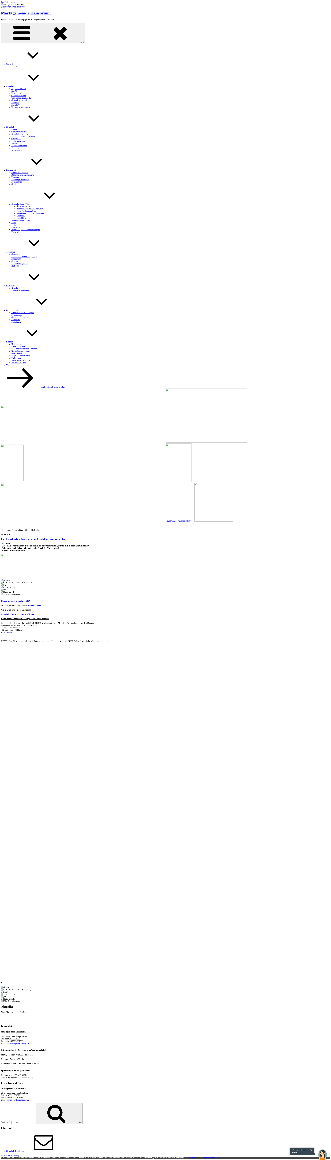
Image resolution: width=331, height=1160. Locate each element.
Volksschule (16, 358)
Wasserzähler (16, 232)
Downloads (16, 93)
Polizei (14, 225)
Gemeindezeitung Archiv (21, 98)
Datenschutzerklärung (10, 1155)
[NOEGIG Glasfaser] (19, 520)
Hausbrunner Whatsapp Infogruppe (180, 521)
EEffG (14, 91)
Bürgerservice (12, 170)
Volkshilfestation (23, 218)
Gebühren (15, 184)
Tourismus (10, 252)
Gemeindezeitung (18, 95)
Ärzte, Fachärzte (23, 206)
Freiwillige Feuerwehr (20, 179)
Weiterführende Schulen (21, 360)
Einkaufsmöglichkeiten (20, 290)
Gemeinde (10, 127)
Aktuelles (10, 86)
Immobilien (16, 322)
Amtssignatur (16, 150)
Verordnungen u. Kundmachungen (25, 230)
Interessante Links (18, 363)
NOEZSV (15, 105)
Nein (217, 1158)
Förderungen (16, 182)
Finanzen (15, 148)
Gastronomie (16, 254)
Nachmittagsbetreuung (20, 351)
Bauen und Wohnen (14, 310)
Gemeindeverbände (19, 132)
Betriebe (14, 288)
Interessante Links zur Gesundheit (30, 213)
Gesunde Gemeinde (19, 100)
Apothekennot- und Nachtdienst (30, 209)
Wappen (14, 143)
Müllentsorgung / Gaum (21, 220)
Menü (82, 42)
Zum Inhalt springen (9, 2)
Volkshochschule (18, 346)
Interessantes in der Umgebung (24, 256)
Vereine (9, 365)
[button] (322, 1152)
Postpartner (16, 227)
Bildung (9, 342)
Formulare (15, 177)
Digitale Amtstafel (18, 88)
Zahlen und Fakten (19, 146)
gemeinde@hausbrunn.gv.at (17, 1043)
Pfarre (13, 223)
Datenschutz (16, 129)
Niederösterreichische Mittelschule (25, 349)
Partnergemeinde (18, 141)
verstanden (210, 1158)
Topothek (15, 102)
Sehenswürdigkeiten (19, 263)
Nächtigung (16, 259)
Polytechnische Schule (20, 356)
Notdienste (21, 216)
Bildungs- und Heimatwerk (22, 175)
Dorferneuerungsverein (20, 107)
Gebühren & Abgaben (20, 317)
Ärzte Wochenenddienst (26, 211)
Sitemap (14, 66)
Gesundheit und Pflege (20, 204)
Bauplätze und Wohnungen (22, 312)
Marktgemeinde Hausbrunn (26, 13)
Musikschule (16, 353)
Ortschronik (16, 139)
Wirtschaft (10, 286)
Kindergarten (16, 344)
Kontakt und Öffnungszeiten (23, 136)
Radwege (15, 266)
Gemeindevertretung (19, 134)
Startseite (10, 64)
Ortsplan (14, 261)
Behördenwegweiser (19, 172)
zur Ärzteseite (6, 632)
